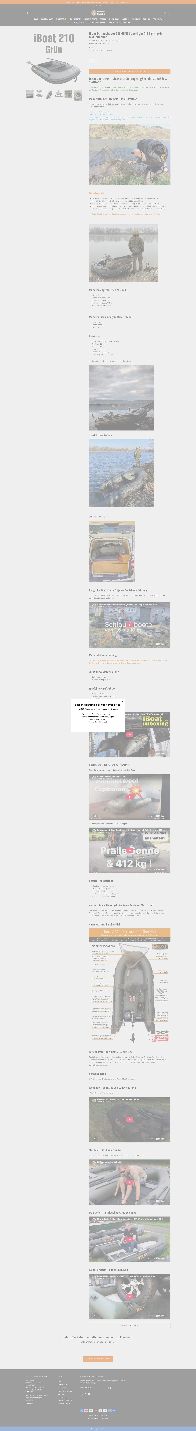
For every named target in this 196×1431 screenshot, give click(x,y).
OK (98, 726)
